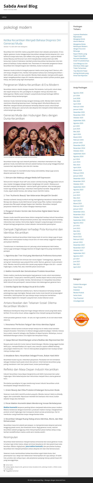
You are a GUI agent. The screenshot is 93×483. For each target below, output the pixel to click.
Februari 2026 (78, 107)
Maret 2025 (77, 137)
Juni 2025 (76, 129)
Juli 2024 (76, 159)
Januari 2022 (78, 242)
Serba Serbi (9, 465)
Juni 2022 (76, 228)
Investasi (76, 290)
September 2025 (79, 120)
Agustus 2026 (78, 93)
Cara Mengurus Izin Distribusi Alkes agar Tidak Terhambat (80, 65)
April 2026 (77, 104)
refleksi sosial (57, 467)
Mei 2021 (76, 264)
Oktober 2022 (78, 217)
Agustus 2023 (78, 190)
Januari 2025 (78, 143)
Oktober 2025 (78, 118)
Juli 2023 (76, 192)
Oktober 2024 (78, 151)
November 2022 (79, 214)
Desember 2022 (79, 212)
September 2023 (79, 187)
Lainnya (4, 17)
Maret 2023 (77, 203)
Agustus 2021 (78, 256)
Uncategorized (78, 301)
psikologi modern (47, 467)
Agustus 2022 (78, 223)
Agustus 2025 (78, 123)
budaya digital (10, 467)
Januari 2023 (78, 209)
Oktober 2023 (78, 184)
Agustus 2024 (78, 156)
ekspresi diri (18, 467)
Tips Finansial (78, 298)
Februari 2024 (78, 173)
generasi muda (27, 467)
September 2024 (79, 154)
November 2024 (79, 148)
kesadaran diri (37, 467)
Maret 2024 (77, 170)
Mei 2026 (76, 101)
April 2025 (77, 134)
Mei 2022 (76, 231)
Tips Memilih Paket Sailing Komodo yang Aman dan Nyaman (81, 73)
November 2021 (79, 248)
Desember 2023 (79, 178)
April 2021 (77, 267)
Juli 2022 (76, 225)
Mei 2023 (76, 198)
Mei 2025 (76, 131)
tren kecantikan (8, 469)
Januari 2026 (78, 109)
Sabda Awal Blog (20, 6)
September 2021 (79, 253)
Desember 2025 (79, 112)
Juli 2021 (76, 259)
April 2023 (77, 201)
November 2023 (79, 181)
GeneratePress (60, 480)
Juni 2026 (76, 98)
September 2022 (79, 220)
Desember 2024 (79, 145)
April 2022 (77, 234)
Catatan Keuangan (80, 284)
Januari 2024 (78, 176)
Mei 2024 (76, 165)
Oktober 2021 (78, 250)
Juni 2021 (76, 261)
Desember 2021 (79, 245)
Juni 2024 (76, 162)
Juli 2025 (76, 126)
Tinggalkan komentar (12, 471)
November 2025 (79, 115)
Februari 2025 (78, 140)
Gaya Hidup (77, 287)
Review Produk (78, 293)
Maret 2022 (77, 237)
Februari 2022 (78, 239)
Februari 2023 (78, 206)
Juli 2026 (76, 95)
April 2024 (77, 167)
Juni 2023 (76, 195)
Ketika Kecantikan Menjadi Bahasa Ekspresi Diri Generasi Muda (32, 41)
